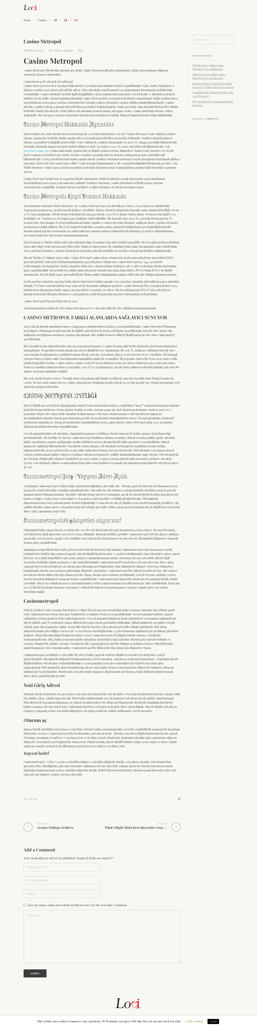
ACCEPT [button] (213, 1021)
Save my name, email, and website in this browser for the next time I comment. (78, 905)
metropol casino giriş (37, 151)
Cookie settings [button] (194, 1021)
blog (80, 50)
